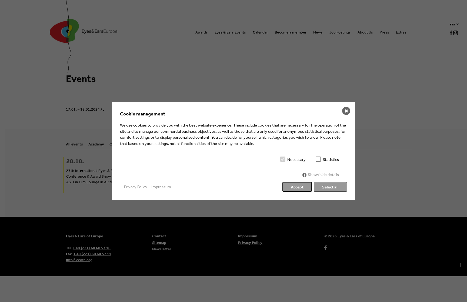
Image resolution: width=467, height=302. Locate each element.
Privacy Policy (135, 186)
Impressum (161, 186)
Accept (297, 187)
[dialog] (233, 151)
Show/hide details (323, 174)
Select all (330, 187)
